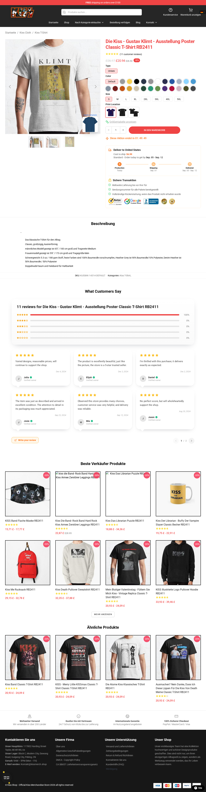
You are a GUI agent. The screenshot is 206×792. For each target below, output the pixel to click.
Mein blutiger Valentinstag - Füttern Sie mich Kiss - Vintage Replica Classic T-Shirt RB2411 (128, 593)
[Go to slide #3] (69, 142)
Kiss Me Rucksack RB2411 (20, 589)
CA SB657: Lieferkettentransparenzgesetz (77, 764)
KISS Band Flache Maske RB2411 (24, 520)
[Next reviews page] (191, 441)
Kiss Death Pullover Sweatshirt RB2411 (77, 589)
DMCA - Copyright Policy (68, 760)
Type (108, 66)
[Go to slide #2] (53, 142)
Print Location (113, 104)
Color (108, 76)
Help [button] (200, 788)
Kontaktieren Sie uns (116, 760)
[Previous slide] (10, 86)
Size (108, 94)
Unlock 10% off (6, 777)
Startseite (10, 32)
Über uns (60, 746)
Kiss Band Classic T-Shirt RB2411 (24, 684)
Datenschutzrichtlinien (67, 755)
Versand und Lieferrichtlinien (120, 746)
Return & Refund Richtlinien (119, 755)
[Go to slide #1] (36, 142)
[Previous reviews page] (176, 441)
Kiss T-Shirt (41, 32)
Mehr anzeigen (103, 614)
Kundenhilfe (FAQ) (115, 764)
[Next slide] (95, 86)
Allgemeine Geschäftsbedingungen (73, 751)
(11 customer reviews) (131, 54)
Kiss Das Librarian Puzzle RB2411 (125, 520)
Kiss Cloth (25, 32)
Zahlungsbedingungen (117, 751)
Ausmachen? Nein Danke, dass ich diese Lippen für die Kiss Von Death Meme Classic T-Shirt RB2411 (176, 688)
